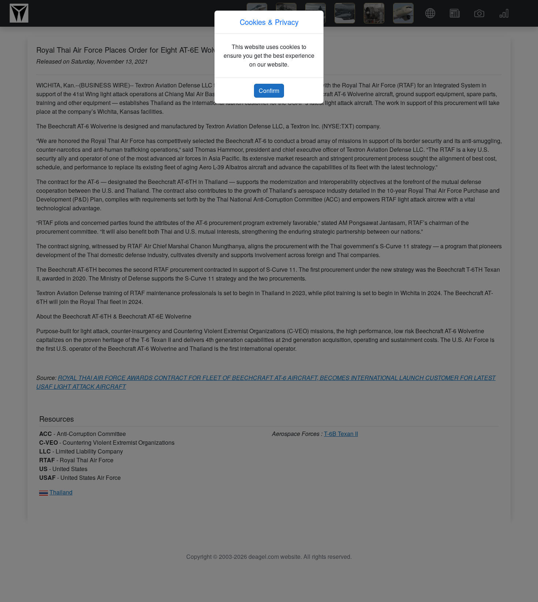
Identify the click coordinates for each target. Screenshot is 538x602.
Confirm (269, 90)
